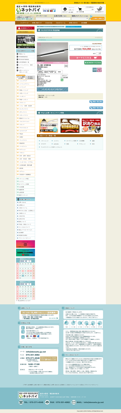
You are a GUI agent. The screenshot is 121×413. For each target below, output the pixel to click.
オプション (22, 149)
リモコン (21, 152)
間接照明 (21, 143)
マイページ (71, 7)
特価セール (22, 54)
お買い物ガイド (38, 384)
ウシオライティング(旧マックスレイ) (51, 147)
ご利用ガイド (22, 213)
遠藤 (93, 141)
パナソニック (44, 141)
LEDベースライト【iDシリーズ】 (24, 71)
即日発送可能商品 (24, 59)
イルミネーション (24, 121)
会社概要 (21, 232)
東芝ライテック (23, 195)
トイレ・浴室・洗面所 (25, 105)
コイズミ (56, 141)
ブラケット (22, 102)
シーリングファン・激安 (26, 65)
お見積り (62, 384)
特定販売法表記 (23, 235)
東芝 (68, 144)
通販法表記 (47, 384)
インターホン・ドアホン (26, 162)
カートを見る (80, 384)
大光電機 (81, 141)
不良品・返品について (25, 224)
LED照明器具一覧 (24, 62)
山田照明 (21, 192)
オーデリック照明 (72, 141)
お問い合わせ (22, 202)
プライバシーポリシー (25, 238)
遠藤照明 (21, 189)
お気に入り (71, 10)
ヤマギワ (43, 144)
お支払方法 (22, 219)
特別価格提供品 (23, 56)
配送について (22, 221)
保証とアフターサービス (25, 229)
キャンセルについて (24, 227)
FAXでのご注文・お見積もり (27, 210)
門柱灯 (21, 134)
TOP (25, 384)
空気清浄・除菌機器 (25, 174)
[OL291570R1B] (52, 85)
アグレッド (82, 144)
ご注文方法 (22, 216)
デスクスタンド (23, 127)
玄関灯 (21, 137)
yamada (56, 144)
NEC (93, 144)
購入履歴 (71, 12)
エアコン (21, 67)
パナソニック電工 (24, 178)
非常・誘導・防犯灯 (25, 155)
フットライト (23, 140)
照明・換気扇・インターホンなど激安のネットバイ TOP (50, 26)
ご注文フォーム (23, 208)
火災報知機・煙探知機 (25, 165)
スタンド (21, 124)
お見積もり (22, 205)
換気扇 (21, 168)
